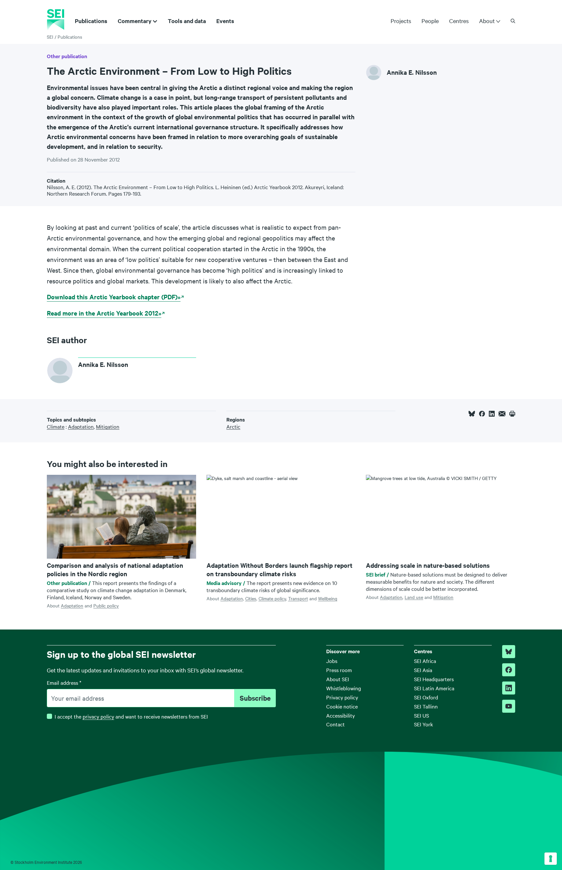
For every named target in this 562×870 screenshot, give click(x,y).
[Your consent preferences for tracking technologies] (550, 858)
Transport (298, 598)
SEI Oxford (426, 697)
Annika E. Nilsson (412, 72)
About (487, 21)
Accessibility (340, 715)
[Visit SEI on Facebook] (508, 669)
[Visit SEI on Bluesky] (508, 651)
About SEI (337, 678)
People (430, 20)
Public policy (106, 605)
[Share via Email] (502, 414)
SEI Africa (425, 660)
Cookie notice (342, 706)
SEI (50, 36)
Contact (335, 724)
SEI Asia (423, 669)
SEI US (421, 715)
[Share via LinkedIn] (492, 414)
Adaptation (72, 605)
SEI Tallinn (426, 706)
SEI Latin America (434, 688)
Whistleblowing (343, 688)
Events (225, 21)
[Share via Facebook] (482, 414)
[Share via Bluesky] (471, 414)
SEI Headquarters (434, 678)
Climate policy (272, 598)
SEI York (423, 724)
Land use (414, 597)
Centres (459, 20)
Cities (250, 598)
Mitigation (443, 597)
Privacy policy (342, 697)
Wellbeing (327, 598)
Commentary (135, 21)
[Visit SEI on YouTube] (508, 706)
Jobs (331, 660)
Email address (64, 682)
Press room (339, 669)
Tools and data (187, 21)
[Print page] (512, 414)
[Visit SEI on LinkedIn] (508, 688)
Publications (91, 21)
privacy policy (98, 716)
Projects (401, 20)
